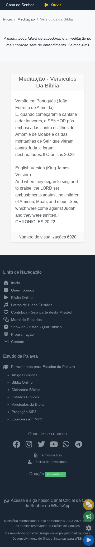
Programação (22, 334)
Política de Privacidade (50, 462)
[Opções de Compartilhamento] (88, 516)
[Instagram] (29, 444)
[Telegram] (78, 444)
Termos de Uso (50, 455)
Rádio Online (21, 297)
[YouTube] (53, 444)
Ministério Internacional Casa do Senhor (33, 521)
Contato (17, 342)
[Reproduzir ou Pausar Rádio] (88, 540)
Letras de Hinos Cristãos (31, 305)
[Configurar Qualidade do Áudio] (88, 528)
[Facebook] (16, 444)
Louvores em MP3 (27, 419)
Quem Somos (22, 290)
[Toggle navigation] (82, 5)
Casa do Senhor (20, 5)
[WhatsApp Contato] (66, 444)
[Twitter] (41, 444)
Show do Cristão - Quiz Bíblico (36, 327)
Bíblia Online (22, 382)
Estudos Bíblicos (25, 397)
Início (7, 19)
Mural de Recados (26, 319)
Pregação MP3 (24, 412)
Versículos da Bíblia (28, 404)
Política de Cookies (66, 526)
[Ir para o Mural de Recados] (88, 504)
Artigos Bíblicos (24, 375)
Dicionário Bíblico (26, 390)
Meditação (26, 19)
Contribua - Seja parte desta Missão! (41, 312)
